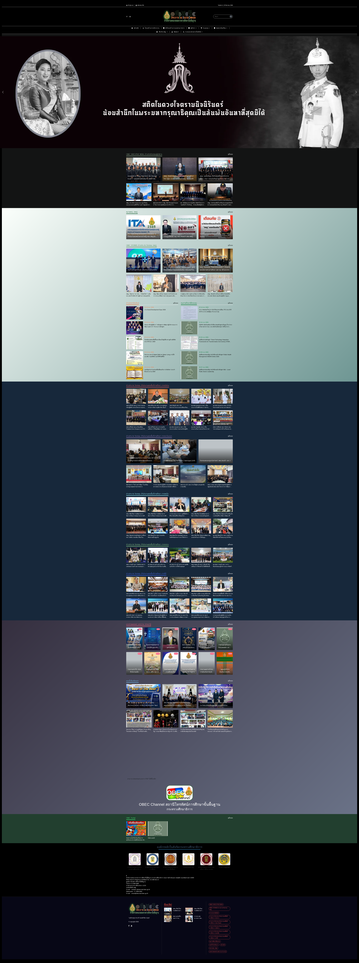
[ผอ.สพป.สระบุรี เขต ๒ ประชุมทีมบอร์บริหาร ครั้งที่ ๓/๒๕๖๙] (179, 555)
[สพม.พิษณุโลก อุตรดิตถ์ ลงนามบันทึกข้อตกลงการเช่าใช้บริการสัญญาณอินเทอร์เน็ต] (179, 526)
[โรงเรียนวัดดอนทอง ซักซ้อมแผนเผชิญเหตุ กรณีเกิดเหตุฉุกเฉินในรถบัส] (193, 719)
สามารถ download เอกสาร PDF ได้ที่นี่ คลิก (141, 779)
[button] (2, 92)
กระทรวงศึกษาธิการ (179, 809)
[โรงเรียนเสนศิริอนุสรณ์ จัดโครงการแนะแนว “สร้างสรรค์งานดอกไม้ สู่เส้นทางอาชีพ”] (220, 719)
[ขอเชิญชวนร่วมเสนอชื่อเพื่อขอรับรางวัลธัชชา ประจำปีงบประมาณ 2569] (134, 372)
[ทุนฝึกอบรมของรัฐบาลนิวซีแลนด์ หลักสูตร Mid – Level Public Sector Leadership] (189, 372)
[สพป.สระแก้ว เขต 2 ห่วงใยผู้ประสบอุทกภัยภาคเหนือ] (193, 474)
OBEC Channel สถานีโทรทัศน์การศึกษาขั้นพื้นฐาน (179, 804)
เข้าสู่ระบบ (130, 5)
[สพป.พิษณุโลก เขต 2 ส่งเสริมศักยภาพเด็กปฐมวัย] (158, 526)
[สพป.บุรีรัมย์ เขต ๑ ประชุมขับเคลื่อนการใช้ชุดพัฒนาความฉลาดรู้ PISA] (158, 417)
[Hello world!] (158, 828)
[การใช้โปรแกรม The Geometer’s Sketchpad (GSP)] (179, 451)
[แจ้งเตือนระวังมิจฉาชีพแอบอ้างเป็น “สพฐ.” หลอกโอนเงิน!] (215, 227)
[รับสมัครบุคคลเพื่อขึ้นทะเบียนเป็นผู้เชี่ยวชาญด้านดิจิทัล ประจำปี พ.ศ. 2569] (134, 342)
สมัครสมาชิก (140, 5)
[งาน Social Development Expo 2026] (134, 312)
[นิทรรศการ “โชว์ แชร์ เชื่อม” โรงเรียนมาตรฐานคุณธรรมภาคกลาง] (138, 474)
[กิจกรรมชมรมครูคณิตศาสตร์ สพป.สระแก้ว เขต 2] (215, 451)
